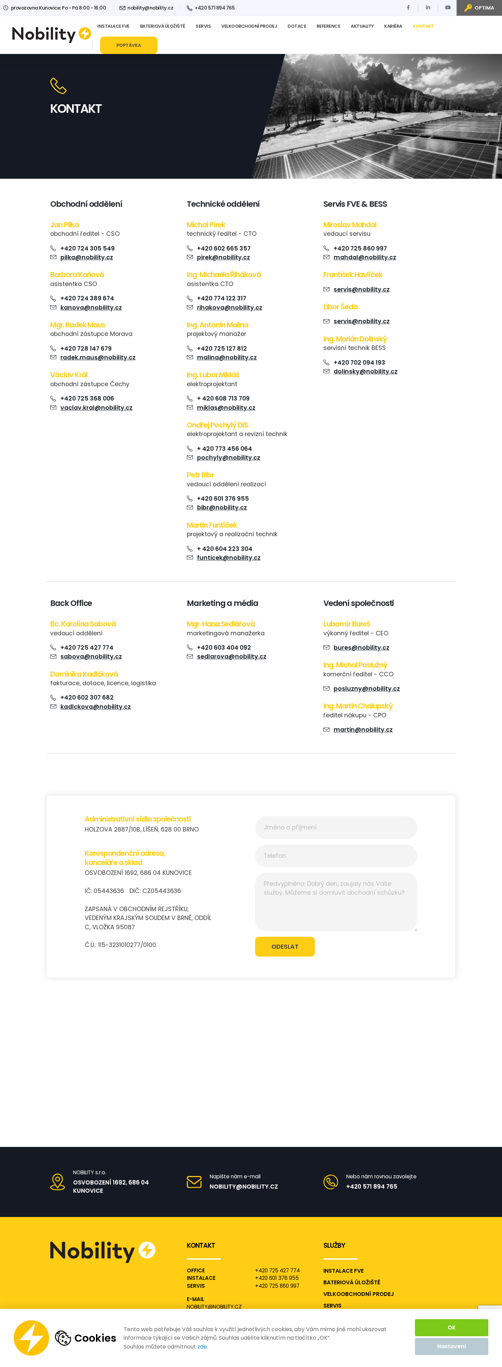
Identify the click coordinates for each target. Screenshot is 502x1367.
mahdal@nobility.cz (365, 257)
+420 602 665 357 (224, 248)
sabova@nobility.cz (91, 656)
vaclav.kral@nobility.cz (96, 408)
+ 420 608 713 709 (223, 398)
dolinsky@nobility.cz (366, 371)
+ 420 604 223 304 (224, 549)
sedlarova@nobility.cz (231, 656)
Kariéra (393, 26)
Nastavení (451, 1346)
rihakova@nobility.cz (229, 307)
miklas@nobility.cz (226, 408)
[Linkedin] (428, 7)
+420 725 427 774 (86, 648)
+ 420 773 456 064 (224, 449)
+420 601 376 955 (223, 499)
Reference (328, 26)
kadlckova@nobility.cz (95, 707)
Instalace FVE (113, 26)
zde (202, 1347)
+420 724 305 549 (87, 248)
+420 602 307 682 (87, 697)
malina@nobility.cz (227, 357)
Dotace (297, 26)
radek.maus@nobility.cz (98, 357)
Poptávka (128, 45)
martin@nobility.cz (363, 730)
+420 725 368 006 (87, 398)
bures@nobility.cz (361, 648)
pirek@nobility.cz (223, 257)
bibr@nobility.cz (222, 507)
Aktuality (362, 26)
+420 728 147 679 (86, 348)
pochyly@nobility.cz (228, 458)
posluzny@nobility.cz (367, 689)
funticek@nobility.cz (229, 558)
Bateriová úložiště (162, 26)
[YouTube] (448, 7)
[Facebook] (408, 7)
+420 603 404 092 (224, 648)
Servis (203, 26)
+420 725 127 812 (222, 348)
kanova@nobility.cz (91, 307)
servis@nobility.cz (362, 289)
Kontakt (423, 26)
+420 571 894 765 (214, 7)
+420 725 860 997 (360, 248)
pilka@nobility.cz (86, 257)
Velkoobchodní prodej (249, 26)
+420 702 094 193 (359, 362)
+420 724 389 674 (87, 298)
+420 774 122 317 (221, 298)
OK (452, 1327)
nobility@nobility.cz (150, 7)
